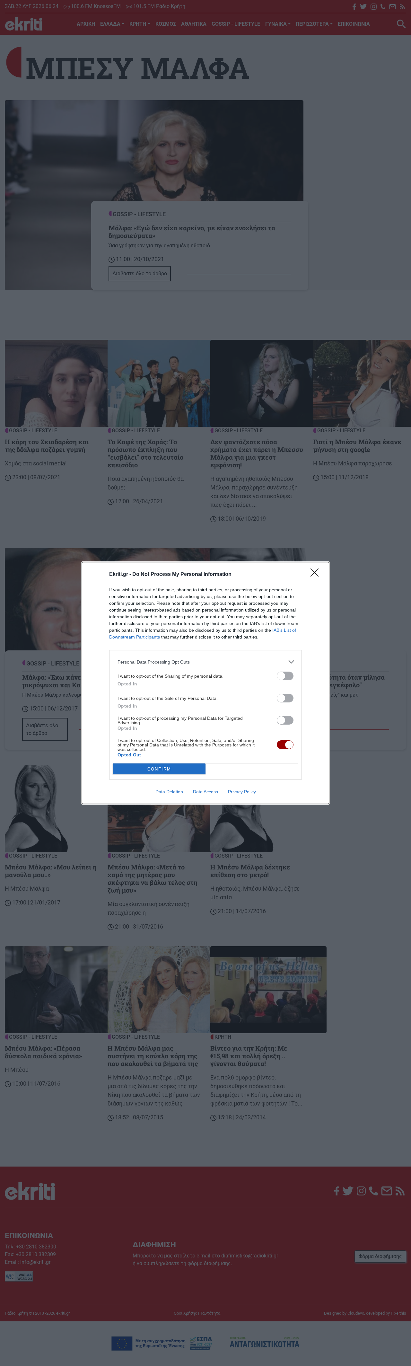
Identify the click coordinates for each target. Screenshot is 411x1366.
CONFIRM (159, 769)
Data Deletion (169, 791)
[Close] (316, 574)
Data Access (205, 791)
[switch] (285, 676)
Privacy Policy (242, 791)
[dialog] (205, 683)
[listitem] (205, 661)
